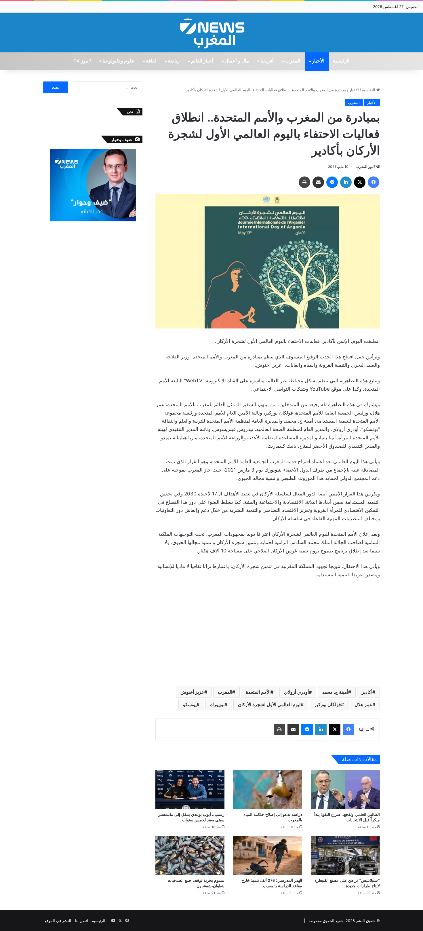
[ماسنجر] (332, 182)
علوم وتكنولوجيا (118, 61)
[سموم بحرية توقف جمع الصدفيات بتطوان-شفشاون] (189, 855)
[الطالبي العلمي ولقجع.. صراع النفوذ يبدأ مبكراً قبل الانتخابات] (345, 789)
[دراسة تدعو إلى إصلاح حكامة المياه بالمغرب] (267, 789)
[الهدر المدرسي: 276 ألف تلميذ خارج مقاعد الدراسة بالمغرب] (267, 855)
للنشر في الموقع (58, 920)
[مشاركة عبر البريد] (318, 182)
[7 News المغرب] (211, 32)
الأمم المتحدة (258, 692)
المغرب (292, 61)
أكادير (367, 692)
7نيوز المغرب (366, 166)
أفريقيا (267, 61)
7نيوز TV (82, 61)
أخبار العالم (202, 61)
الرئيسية (341, 61)
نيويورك (217, 704)
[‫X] (359, 182)
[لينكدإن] (346, 182)
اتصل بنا (81, 920)
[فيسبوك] (373, 182)
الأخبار (318, 61)
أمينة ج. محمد (335, 692)
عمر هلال (363, 704)
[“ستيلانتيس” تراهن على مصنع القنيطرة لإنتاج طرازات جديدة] (345, 855)
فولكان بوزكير (327, 704)
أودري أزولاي (296, 692)
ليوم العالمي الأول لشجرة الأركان (269, 704)
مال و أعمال (237, 61)
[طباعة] (304, 182)
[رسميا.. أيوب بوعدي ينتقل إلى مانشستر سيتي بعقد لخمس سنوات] (189, 789)
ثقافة (151, 61)
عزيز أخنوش (192, 692)
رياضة (174, 61)
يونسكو (190, 704)
